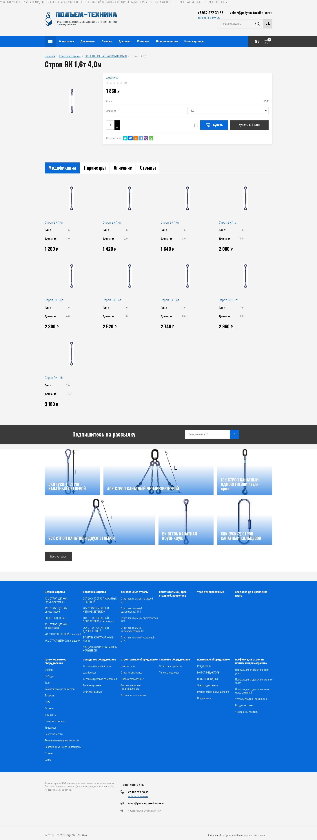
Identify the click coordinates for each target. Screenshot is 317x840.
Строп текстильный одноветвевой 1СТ (131, 610)
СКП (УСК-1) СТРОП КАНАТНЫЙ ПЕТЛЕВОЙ (100, 600)
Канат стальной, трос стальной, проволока (173, 593)
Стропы (49, 669)
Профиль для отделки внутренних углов (253, 681)
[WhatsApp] (151, 138)
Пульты (49, 753)
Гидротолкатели (54, 734)
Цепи (47, 702)
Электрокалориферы (170, 666)
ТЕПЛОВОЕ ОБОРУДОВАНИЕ (174, 659)
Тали (47, 682)
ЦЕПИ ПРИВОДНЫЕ (207, 679)
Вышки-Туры (128, 666)
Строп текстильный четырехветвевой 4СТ (133, 629)
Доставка (125, 41)
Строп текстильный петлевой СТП (137, 600)
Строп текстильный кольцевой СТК (137, 639)
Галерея (107, 41)
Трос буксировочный (210, 592)
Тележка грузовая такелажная (100, 679)
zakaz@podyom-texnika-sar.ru (251, 12)
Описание (123, 167)
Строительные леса (131, 672)
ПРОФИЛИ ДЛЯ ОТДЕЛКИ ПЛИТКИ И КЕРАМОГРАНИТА (251, 661)
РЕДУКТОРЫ (204, 666)
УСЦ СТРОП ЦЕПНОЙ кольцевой (62, 640)
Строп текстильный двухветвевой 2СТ (139, 619)
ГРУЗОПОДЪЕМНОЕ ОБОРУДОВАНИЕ (55, 661)
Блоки (48, 759)
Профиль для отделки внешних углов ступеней (252, 691)
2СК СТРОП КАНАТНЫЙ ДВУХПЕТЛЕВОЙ (96, 629)
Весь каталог (58, 556)
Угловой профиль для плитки (251, 699)
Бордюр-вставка (244, 705)
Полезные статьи (167, 41)
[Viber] (146, 138)
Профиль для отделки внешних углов (252, 671)
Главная (50, 56)
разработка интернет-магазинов (248, 835)
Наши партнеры (194, 41)
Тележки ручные (92, 685)
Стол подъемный (92, 692)
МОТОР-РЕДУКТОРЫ (208, 672)
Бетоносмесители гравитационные (131, 687)
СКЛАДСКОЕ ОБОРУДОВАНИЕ (99, 659)
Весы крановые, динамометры (62, 740)
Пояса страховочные (132, 679)
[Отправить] (234, 434)
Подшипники (204, 698)
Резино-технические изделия (213, 692)
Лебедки (49, 676)
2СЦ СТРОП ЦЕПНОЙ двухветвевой (56, 610)
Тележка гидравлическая (97, 666)
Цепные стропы (55, 592)
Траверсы (50, 727)
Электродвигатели (207, 685)
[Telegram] (141, 138)
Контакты (143, 41)
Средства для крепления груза (251, 593)
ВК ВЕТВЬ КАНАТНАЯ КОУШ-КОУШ (106, 56)
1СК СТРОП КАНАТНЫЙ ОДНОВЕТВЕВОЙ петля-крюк (99, 619)
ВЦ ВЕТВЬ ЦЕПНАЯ (55, 618)
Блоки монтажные (55, 721)
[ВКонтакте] (130, 138)
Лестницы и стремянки (133, 695)
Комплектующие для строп (59, 689)
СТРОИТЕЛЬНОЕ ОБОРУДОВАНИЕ (139, 659)
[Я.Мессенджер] (125, 138)
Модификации (62, 167)
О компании (66, 41)
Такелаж (49, 695)
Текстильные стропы (134, 592)
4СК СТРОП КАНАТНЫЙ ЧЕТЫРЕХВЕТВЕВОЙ (96, 610)
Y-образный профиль (246, 712)
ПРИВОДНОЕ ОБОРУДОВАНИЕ (213, 659)
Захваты (49, 708)
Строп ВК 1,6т (54, 222)
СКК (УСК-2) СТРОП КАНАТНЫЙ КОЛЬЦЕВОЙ (100, 649)
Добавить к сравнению (195, 125)
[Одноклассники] (135, 138)
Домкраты (50, 714)
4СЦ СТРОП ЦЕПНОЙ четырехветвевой (56, 600)
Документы (88, 41)
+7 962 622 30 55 (210, 12)
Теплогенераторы (169, 672)
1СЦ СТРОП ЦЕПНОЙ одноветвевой (56, 626)
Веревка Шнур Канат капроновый (63, 747)
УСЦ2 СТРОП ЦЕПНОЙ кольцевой (63, 634)
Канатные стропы (70, 56)
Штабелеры (89, 672)
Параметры (95, 167)
